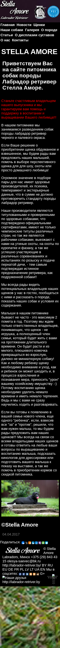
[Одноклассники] (29, 542)
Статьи (6, 35)
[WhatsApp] (43, 542)
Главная (7, 25)
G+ (42, 574)
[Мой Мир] (36, 542)
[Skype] (46, 542)
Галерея (32, 30)
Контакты (20, 40)
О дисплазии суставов (34, 35)
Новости (24, 25)
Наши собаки (11, 30)
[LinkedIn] (33, 542)
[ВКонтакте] (23, 542)
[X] (26, 542)
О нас (5, 40)
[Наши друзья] (14, 578)
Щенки (39, 25)
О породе (49, 30)
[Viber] (39, 542)
